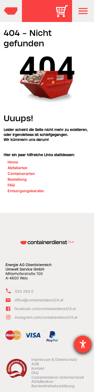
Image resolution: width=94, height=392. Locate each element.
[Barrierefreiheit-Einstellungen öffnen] (82, 344)
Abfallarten (17, 167)
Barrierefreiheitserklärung (53, 386)
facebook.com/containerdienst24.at (45, 308)
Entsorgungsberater (26, 191)
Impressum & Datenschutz (54, 359)
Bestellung (17, 179)
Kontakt (37, 368)
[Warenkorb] (63, 15)
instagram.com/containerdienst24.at (46, 317)
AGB (35, 364)
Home (13, 162)
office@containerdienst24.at (38, 300)
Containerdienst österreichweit (57, 377)
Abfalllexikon (42, 381)
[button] (83, 11)
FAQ (11, 185)
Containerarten (21, 173)
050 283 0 (24, 291)
